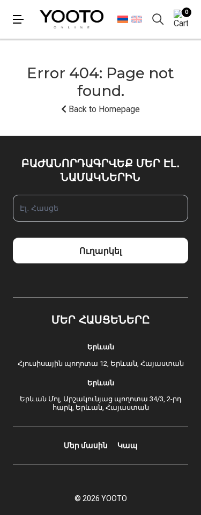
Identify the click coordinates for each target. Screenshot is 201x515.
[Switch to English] (137, 19)
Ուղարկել (100, 251)
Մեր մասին (86, 445)
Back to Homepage (103, 109)
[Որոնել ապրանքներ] (158, 19)
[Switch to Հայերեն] (122, 19)
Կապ (127, 445)
